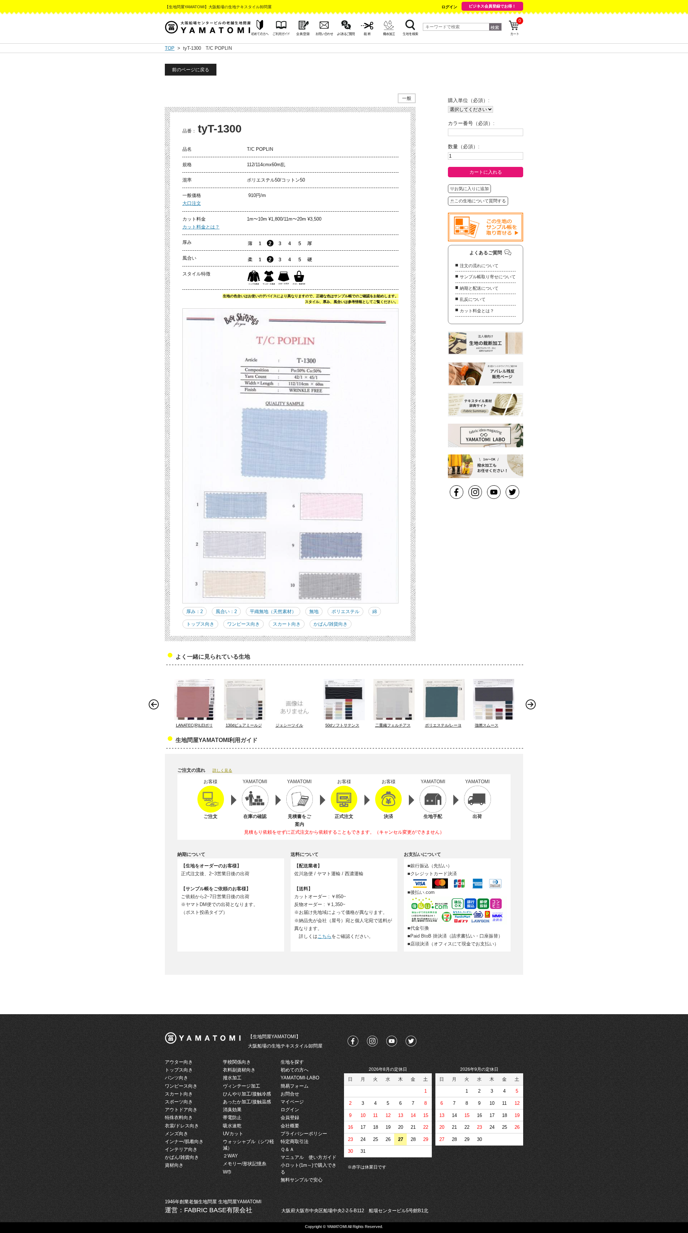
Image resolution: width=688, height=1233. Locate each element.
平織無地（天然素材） (273, 611)
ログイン (449, 7)
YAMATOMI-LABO (300, 1077)
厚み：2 (194, 611)
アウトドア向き (181, 1109)
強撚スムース (486, 725)
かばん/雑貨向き (331, 624)
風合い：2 (226, 611)
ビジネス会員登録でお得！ (492, 6)
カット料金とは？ (201, 227)
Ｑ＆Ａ (287, 1149)
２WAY (230, 1156)
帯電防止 (232, 1117)
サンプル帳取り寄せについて (488, 276)
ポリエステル (345, 611)
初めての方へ (295, 1070)
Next (532, 706)
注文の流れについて (479, 265)
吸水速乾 (232, 1125)
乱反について (473, 299)
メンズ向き (176, 1133)
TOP (170, 48)
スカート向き (287, 624)
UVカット (233, 1133)
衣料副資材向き (239, 1070)
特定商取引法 (295, 1141)
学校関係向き (237, 1062)
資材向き (174, 1165)
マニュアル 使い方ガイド (308, 1157)
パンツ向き (176, 1077)
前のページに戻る (190, 69)
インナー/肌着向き (184, 1141)
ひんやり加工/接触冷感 (247, 1094)
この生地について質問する (480, 200)
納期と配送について (479, 288)
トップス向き (200, 624)
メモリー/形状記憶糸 (244, 1163)
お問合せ (290, 1094)
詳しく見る (222, 770)
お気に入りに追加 (471, 188)
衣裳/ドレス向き (182, 1125)
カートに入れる (485, 172)
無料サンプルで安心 (301, 1180)
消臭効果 (232, 1109)
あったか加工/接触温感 (247, 1101)
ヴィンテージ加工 (241, 1086)
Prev (155, 706)
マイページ (292, 1101)
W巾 (227, 1172)
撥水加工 (232, 1077)
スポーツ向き (179, 1101)
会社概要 (290, 1125)
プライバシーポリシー (304, 1133)
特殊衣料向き (179, 1117)
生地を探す (292, 1062)
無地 (314, 611)
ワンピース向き (243, 624)
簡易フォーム (295, 1086)
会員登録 (290, 1117)
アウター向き (179, 1062)
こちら (324, 936)
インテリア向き (181, 1149)
